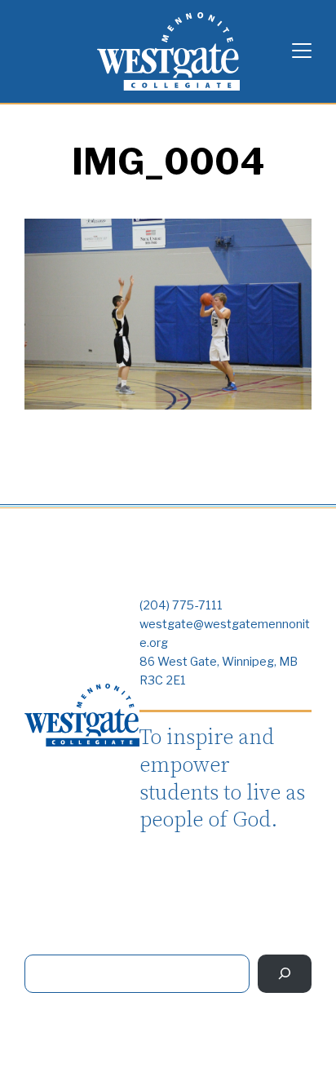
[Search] (285, 974)
